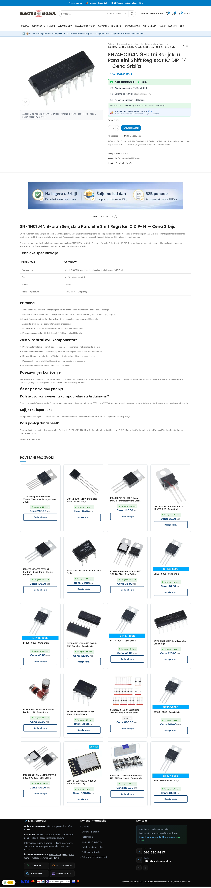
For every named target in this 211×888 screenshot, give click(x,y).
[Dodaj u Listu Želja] (56, 468)
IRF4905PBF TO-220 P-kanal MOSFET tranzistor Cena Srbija (125, 499)
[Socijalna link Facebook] (116, 163)
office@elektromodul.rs (157, 861)
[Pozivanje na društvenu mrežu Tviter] (119, 163)
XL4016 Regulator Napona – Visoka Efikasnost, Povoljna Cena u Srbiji (39, 499)
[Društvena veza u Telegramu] (130, 163)
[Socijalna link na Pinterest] (123, 163)
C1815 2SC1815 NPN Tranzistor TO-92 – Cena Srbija (82, 500)
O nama (85, 826)
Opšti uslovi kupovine (92, 842)
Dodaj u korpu (131, 128)
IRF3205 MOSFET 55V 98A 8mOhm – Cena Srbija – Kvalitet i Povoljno (38, 572)
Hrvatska (35, 858)
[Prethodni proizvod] (183, 45)
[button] (40, 517)
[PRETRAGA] (132, 13)
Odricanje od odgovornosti (95, 857)
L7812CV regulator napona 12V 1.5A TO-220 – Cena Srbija (125, 572)
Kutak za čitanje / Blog (92, 847)
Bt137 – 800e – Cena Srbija (123, 640)
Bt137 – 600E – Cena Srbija (166, 780)
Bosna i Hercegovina (58, 854)
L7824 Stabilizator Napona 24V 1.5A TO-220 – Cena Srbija (169, 507)
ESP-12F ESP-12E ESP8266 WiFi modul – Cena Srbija (82, 782)
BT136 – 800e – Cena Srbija (36, 643)
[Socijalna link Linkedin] (127, 163)
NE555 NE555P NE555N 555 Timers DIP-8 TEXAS (80, 713)
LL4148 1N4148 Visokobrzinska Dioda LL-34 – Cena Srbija (38, 710)
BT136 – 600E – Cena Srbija (167, 712)
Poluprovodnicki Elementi (156, 44)
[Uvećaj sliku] (25, 102)
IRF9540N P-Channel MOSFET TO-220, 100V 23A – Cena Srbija (40, 776)
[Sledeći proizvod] (189, 45)
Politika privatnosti (91, 852)
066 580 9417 (154, 852)
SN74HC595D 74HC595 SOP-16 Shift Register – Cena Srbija (82, 644)
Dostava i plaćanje (90, 831)
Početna (111, 44)
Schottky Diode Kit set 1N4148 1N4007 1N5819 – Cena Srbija (124, 711)
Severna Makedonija (49, 858)
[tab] (94, 215)
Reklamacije (87, 836)
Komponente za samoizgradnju (130, 44)
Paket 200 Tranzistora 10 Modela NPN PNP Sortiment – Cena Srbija (126, 776)
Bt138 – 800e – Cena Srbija (166, 574)
